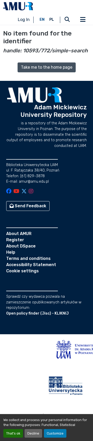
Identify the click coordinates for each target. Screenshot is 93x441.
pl (51, 19)
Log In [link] (24, 19)
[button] (18, 6)
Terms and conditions (28, 258)
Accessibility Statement (31, 264)
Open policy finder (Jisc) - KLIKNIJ (37, 313)
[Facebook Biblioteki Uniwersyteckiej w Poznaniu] (8, 191)
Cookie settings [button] (22, 270)
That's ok (13, 433)
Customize (55, 433)
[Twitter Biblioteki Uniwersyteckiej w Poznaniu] (24, 191)
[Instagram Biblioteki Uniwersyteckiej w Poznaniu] (31, 191)
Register (15, 239)
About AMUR (19, 233)
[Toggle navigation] (82, 20)
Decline (33, 433)
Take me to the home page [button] (46, 67)
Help (10, 252)
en (42, 19)
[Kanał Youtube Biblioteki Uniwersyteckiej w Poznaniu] (16, 191)
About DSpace (21, 246)
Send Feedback (30, 205)
